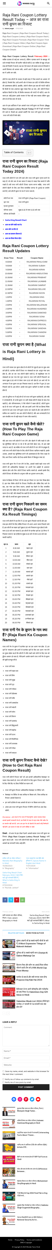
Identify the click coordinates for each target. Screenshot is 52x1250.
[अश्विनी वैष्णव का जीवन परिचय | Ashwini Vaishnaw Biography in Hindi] (9, 1123)
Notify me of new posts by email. (18, 1082)
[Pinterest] (16, 899)
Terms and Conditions (34, 1240)
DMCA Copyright (26, 1242)
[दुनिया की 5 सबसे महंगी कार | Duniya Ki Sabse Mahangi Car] (9, 955)
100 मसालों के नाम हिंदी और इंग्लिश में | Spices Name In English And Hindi (36, 860)
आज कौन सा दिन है (11, 229)
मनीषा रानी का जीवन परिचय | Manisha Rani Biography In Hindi (12, 860)
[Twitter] (10, 899)
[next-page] (8, 1013)
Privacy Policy (19, 1240)
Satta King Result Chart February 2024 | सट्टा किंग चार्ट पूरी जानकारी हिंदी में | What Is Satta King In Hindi (13, 877)
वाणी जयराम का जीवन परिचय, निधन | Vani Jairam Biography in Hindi (12, 918)
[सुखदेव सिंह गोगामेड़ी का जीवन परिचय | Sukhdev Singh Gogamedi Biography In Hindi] (9, 1208)
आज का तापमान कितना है (13, 234)
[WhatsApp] (22, 899)
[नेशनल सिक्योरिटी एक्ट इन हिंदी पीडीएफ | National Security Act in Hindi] (9, 1220)
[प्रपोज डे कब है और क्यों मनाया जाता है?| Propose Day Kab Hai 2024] (9, 980)
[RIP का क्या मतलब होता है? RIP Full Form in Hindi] (9, 1159)
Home (10, 1240)
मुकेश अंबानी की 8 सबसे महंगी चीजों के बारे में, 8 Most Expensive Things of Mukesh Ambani (32, 943)
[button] (4, 3)
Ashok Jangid (9, 28)
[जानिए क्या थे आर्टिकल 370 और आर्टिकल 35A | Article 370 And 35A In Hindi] (9, 1147)
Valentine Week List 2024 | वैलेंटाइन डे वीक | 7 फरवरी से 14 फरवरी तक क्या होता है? (32, 1004)
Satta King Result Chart (16, 220)
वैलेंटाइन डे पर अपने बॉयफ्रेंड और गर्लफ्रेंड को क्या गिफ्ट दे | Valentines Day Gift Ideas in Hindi (32, 992)
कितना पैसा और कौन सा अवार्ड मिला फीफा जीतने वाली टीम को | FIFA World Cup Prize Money (32, 968)
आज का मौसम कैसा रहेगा (13, 238)
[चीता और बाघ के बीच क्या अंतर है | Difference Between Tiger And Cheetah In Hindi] (9, 1172)
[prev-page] (4, 1013)
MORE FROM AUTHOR (35, 933)
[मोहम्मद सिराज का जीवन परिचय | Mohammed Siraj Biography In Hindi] (9, 1184)
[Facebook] (5, 899)
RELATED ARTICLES (16, 933)
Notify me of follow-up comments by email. (22, 1079)
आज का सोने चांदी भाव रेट (13, 224)
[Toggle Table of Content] (28, 153)
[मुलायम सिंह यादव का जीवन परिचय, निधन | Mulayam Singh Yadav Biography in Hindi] (9, 1111)
